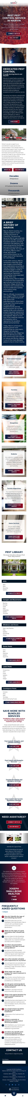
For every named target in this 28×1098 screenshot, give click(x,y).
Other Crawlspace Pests (14, 702)
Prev (1, 841)
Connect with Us (14, 822)
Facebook (6, 1084)
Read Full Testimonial (14, 885)
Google (9, 1084)
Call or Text (14, 37)
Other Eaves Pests (14, 660)
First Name (5, 1059)
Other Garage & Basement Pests (14, 617)
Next (26, 841)
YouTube (12, 1084)
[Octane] (14, 1089)
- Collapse (5, 912)
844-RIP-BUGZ (19, 169)
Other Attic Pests (14, 593)
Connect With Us (14, 33)
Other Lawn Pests (14, 682)
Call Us (22, 1095)
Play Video (14, 55)
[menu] (14, 1093)
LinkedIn (15, 1084)
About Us (7, 169)
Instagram (18, 1084)
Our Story (14, 121)
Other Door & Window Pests (14, 639)
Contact (5, 1095)
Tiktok (21, 1084)
